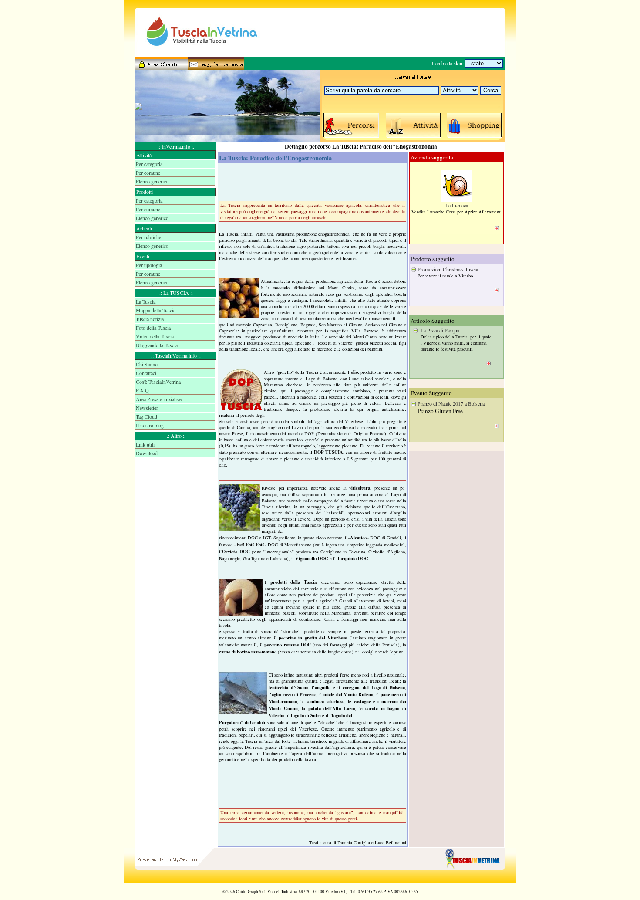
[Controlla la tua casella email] (213, 66)
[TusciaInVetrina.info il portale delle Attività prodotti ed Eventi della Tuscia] (193, 54)
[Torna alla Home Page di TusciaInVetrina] (475, 880)
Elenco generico (152, 181)
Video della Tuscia (155, 336)
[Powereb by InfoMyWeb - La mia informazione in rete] (167, 880)
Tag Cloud (146, 416)
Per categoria (149, 163)
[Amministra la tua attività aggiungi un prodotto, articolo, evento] (161, 66)
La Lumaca (456, 205)
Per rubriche (148, 236)
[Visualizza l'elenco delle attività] (413, 136)
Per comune (148, 172)
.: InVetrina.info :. (176, 146)
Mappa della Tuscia (155, 310)
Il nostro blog (150, 425)
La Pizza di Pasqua (440, 330)
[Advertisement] (176, 492)
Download (147, 453)
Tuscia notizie (150, 318)
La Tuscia (145, 301)
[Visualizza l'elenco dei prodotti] (474, 136)
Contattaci (146, 372)
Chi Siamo (147, 364)
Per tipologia (149, 264)
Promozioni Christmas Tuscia (448, 269)
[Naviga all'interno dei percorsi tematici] (351, 136)
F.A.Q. (143, 390)
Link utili (145, 444)
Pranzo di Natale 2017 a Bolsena (451, 403)
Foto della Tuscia (153, 327)
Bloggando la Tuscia (157, 345)
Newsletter (147, 407)
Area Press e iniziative (159, 399)
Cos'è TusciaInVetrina (158, 381)
